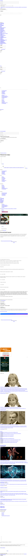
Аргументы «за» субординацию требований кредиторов (11, 424)
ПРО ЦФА (3, 92)
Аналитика (3, 186)
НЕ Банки (7, 167)
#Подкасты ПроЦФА (3, 35)
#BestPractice (1, 201)
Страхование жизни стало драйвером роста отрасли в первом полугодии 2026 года (10, 433)
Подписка (1, 0)
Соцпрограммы (4, 103)
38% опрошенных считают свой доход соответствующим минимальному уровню (10, 439)
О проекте (3, 512)
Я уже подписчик (3, 300)
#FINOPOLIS (2, 41)
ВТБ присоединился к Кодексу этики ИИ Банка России (7, 438)
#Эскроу (1, 38)
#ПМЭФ (1, 34)
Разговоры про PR (4, 97)
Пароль (1, 47)
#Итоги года (1, 29)
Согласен (2, 555)
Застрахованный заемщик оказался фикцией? (9, 407)
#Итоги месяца (2, 30)
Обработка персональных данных (5, 136)
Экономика (20, 167)
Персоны (3, 204)
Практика (3, 187)
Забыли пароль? (3, 49)
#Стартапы (1, 36)
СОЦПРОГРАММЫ (2, 499)
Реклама (3, 513)
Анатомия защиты (2, 478)
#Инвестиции (2, 28)
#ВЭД (1, 26)
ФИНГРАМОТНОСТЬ (3, 491)
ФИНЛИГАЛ (2, 407)
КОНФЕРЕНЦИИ (4, 90)
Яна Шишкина (2, 485)
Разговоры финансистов (5, 96)
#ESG (1, 24)
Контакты (3, 514)
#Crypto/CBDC (2, 198)
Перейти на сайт (2, 506)
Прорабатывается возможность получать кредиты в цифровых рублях (9, 432)
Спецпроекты (3, 194)
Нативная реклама (4, 193)
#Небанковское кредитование (4, 33)
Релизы (3, 100)
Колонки (3, 98)
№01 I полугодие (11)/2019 (3, 311)
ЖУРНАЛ (3, 173)
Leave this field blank (3, 138)
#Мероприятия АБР (2, 42)
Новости (3, 99)
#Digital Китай (2, 23)
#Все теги (1, 202)
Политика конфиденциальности (6, 515)
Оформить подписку (3, 307)
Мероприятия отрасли (5, 102)
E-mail (1, 45)
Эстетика (23, 167)
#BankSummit (2, 39)
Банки (5, 167)
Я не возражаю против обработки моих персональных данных (9, 137)
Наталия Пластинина (3, 393)
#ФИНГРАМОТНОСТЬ (3, 37)
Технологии (12, 167)
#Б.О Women (1, 25)
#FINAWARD (2, 200)
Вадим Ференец (2, 482)
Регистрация (1, 109)
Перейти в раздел (2, 507)
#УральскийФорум (2, 40)
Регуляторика (9, 167)
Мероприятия (3, 195)
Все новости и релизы (3, 445)
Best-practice (4, 230)
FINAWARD (3, 91)
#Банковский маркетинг (3, 43)
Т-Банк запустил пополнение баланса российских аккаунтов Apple (8, 442)
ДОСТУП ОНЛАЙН (2, 131)
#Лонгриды (1, 31)
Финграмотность (16, 167)
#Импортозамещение (3, 27)
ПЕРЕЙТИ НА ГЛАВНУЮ (3, 487)
